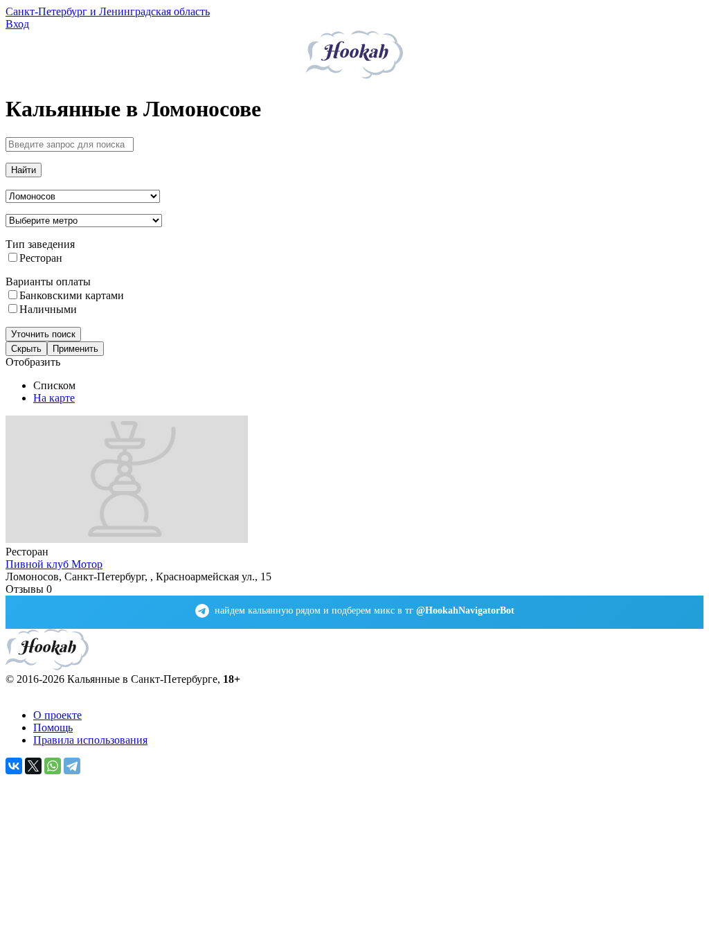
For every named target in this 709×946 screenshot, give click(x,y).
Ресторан (40, 258)
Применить (75, 348)
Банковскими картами (71, 295)
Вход (17, 24)
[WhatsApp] (52, 766)
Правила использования (90, 740)
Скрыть (26, 348)
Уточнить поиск (43, 334)
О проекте (57, 715)
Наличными (48, 309)
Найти (23, 170)
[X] (33, 766)
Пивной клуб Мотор (54, 564)
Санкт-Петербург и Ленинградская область (108, 11)
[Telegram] (72, 766)
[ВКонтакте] (14, 766)
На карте (54, 398)
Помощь (53, 727)
